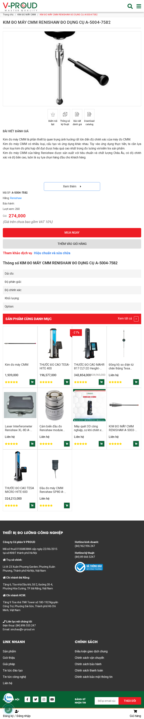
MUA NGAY (72, 232)
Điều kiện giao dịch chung (91, 651)
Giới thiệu (9, 658)
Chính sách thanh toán (89, 670)
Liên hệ (7, 683)
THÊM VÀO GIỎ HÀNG (72, 244)
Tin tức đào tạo (13, 670)
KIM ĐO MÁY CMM (26, 14)
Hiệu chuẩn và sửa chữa (52, 253)
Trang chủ (8, 14)
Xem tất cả (125, 318)
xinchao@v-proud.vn (22, 629)
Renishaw (16, 198)
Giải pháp (9, 664)
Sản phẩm (9, 651)
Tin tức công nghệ (14, 677)
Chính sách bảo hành (88, 664)
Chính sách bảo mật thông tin (93, 677)
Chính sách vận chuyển (89, 658)
